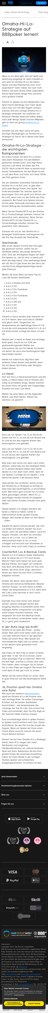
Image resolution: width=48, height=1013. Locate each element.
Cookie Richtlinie (19, 995)
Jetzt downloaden (9, 776)
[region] (24, 13)
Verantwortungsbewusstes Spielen (16, 786)
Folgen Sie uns (7, 804)
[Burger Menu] (4, 3)
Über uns (5, 795)
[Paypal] (12, 880)
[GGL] (24, 916)
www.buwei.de (11, 974)
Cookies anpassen (10, 998)
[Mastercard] (35, 872)
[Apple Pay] (36, 880)
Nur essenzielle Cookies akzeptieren (13, 1003)
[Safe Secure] (12, 899)
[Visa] (12, 872)
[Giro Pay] (35, 907)
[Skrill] (36, 899)
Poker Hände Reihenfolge (17, 12)
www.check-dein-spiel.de (30, 974)
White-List (23, 967)
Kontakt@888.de (25, 984)
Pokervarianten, (32, 693)
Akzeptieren (34, 1003)
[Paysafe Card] (12, 908)
